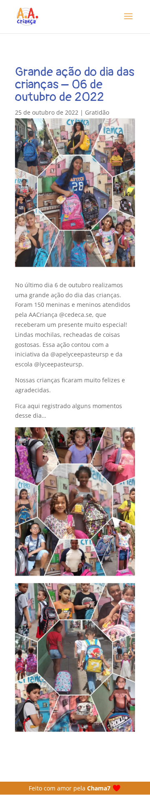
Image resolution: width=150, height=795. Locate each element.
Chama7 (98, 788)
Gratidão (97, 112)
